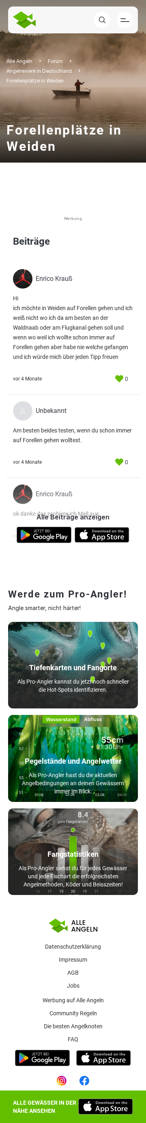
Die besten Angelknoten (73, 1026)
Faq (73, 1039)
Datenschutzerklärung (73, 946)
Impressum (73, 959)
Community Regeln (73, 1013)
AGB (73, 972)
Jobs (73, 985)
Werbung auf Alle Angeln (73, 1000)
